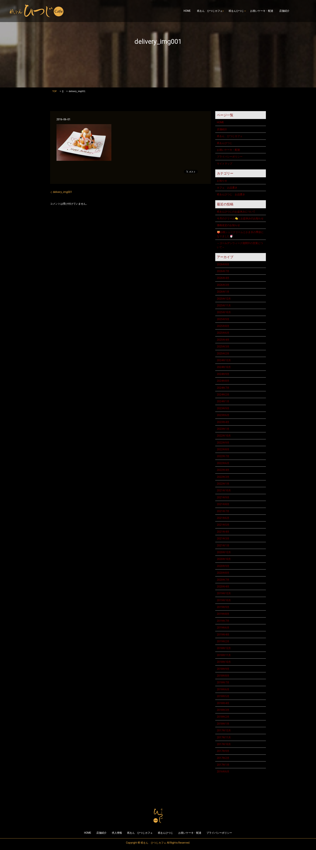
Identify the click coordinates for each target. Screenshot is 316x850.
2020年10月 (224, 559)
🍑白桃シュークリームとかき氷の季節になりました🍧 (240, 234)
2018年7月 (223, 682)
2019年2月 (223, 641)
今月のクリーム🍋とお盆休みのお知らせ (240, 218)
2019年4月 (223, 634)
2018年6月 (223, 689)
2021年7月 (223, 511)
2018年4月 (223, 703)
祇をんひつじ (236, 11)
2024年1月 (223, 401)
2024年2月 (223, 394)
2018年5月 (223, 696)
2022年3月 (223, 476)
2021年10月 (224, 490)
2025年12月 (224, 298)
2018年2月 (223, 716)
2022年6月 (223, 463)
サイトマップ (224, 163)
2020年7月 (223, 579)
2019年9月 (223, 607)
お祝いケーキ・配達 (261, 11)
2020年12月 (224, 552)
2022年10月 (224, 435)
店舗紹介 (284, 11)
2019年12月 (224, 593)
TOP (54, 91)
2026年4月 (223, 277)
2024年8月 (223, 380)
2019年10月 (224, 600)
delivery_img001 (62, 191)
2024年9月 (223, 374)
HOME (187, 11)
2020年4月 (223, 586)
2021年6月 (223, 517)
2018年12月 (224, 648)
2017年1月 (223, 764)
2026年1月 (223, 291)
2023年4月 (223, 422)
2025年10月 (224, 312)
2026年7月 (223, 271)
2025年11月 (224, 305)
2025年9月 (223, 319)
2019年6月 (223, 627)
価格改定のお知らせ (228, 225)
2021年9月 (223, 497)
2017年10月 (224, 744)
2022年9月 (223, 442)
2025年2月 (223, 353)
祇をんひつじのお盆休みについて (236, 211)
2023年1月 (223, 428)
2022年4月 (223, 469)
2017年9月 (223, 751)
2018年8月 (223, 675)
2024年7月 (223, 387)
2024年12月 (224, 360)
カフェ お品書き (227, 187)
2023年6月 (223, 415)
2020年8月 (223, 572)
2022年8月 (223, 449)
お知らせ (222, 180)
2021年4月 (223, 531)
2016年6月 (223, 771)
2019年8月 (223, 613)
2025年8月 (223, 326)
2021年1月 (223, 545)
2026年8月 (223, 264)
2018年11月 (224, 655)
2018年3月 (223, 709)
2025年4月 (223, 339)
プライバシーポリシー (229, 156)
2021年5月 (223, 524)
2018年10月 (224, 661)
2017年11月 (224, 737)
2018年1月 (223, 723)
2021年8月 (223, 504)
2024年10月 (224, 367)
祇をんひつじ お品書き (231, 194)
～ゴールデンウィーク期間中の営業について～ (240, 245)
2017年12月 (224, 730)
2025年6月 (223, 332)
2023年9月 (223, 408)
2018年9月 (223, 668)
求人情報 (117, 832)
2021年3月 (223, 538)
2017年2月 (223, 757)
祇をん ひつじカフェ (210, 11)
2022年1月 (223, 483)
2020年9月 (223, 566)
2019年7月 (223, 620)
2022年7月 (223, 456)
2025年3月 (223, 346)
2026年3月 (223, 284)
